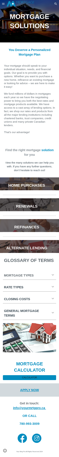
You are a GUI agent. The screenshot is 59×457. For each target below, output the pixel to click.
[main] (29, 21)
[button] (3, 3)
